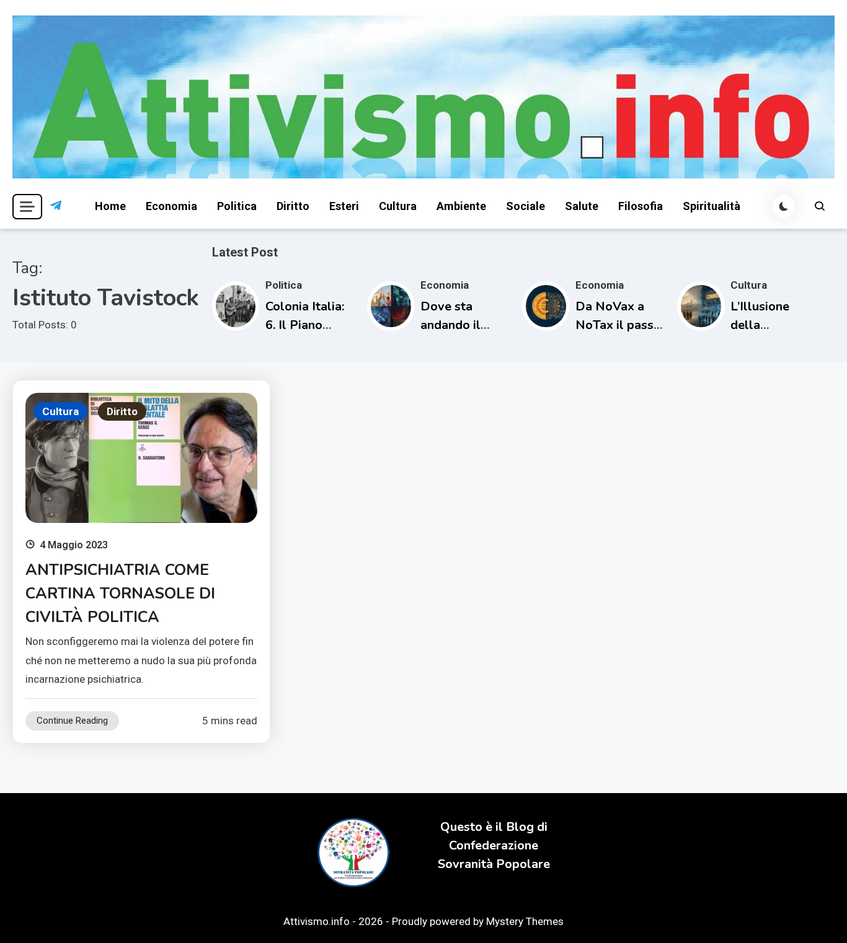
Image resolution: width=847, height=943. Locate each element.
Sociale (525, 206)
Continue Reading (72, 720)
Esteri (344, 206)
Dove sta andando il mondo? (450, 325)
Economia (171, 206)
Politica (237, 206)
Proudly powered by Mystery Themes (478, 921)
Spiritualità (711, 206)
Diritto (293, 206)
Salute (581, 206)
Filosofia (640, 206)
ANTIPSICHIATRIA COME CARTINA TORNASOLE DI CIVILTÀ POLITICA (120, 593)
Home (110, 206)
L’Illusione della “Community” (768, 325)
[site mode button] (784, 206)
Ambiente (461, 206)
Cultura (398, 206)
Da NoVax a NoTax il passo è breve (618, 325)
